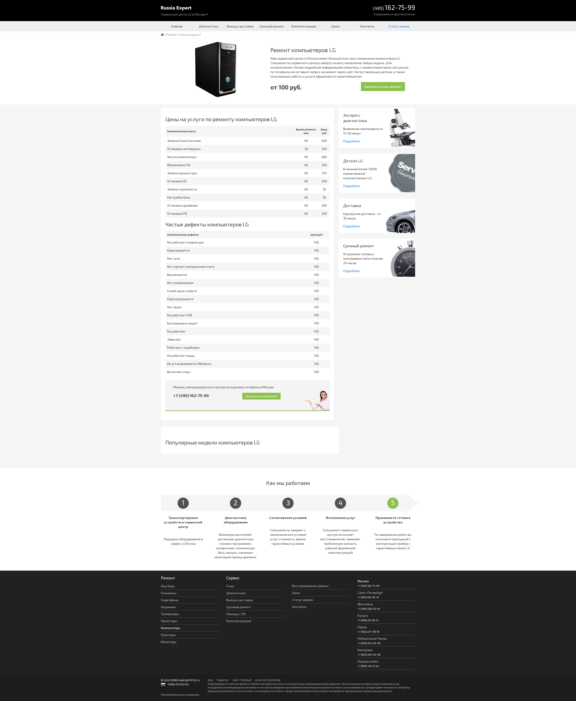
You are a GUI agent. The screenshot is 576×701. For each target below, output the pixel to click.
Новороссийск (368, 661)
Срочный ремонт (272, 26)
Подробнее (351, 141)
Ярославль (365, 604)
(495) (394, 8)
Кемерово (365, 650)
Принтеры (168, 635)
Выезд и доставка (240, 26)
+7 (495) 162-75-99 (191, 395)
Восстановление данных (310, 586)
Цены (335, 26)
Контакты (367, 26)
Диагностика (208, 26)
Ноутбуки (168, 586)
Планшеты (168, 593)
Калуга (363, 615)
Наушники (168, 607)
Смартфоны (169, 600)
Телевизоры (170, 614)
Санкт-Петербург (370, 592)
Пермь (362, 627)
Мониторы (168, 642)
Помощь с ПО (235, 614)
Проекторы (169, 621)
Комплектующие (303, 26)
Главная (176, 26)
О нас (230, 586)
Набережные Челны (372, 638)
